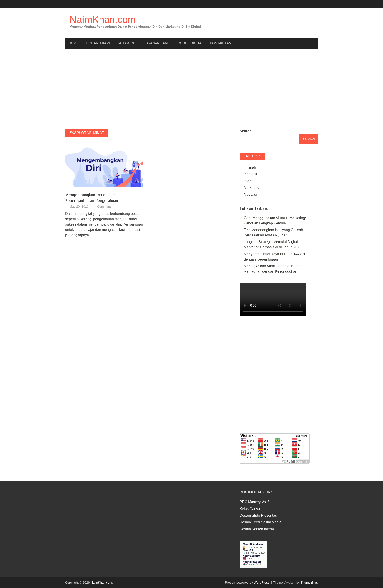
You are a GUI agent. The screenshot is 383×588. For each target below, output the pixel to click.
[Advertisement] (191, 89)
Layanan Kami (157, 43)
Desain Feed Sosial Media (260, 522)
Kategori (125, 43)
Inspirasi (250, 174)
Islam (248, 181)
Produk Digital (189, 43)
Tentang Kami (97, 43)
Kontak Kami (221, 43)
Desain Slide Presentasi (259, 515)
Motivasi (250, 194)
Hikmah (250, 167)
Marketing (251, 187)
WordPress (261, 582)
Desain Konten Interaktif (258, 529)
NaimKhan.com (103, 19)
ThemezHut (309, 582)
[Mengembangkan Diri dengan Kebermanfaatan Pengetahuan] (104, 165)
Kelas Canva (250, 509)
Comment (104, 206)
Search (246, 131)
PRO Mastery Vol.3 (255, 502)
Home (73, 43)
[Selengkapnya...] (78, 235)
